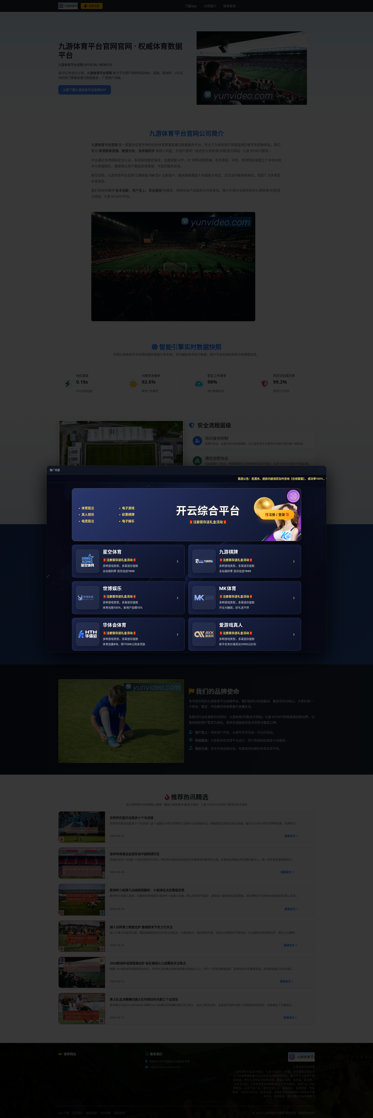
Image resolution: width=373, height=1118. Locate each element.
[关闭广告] (321, 470)
